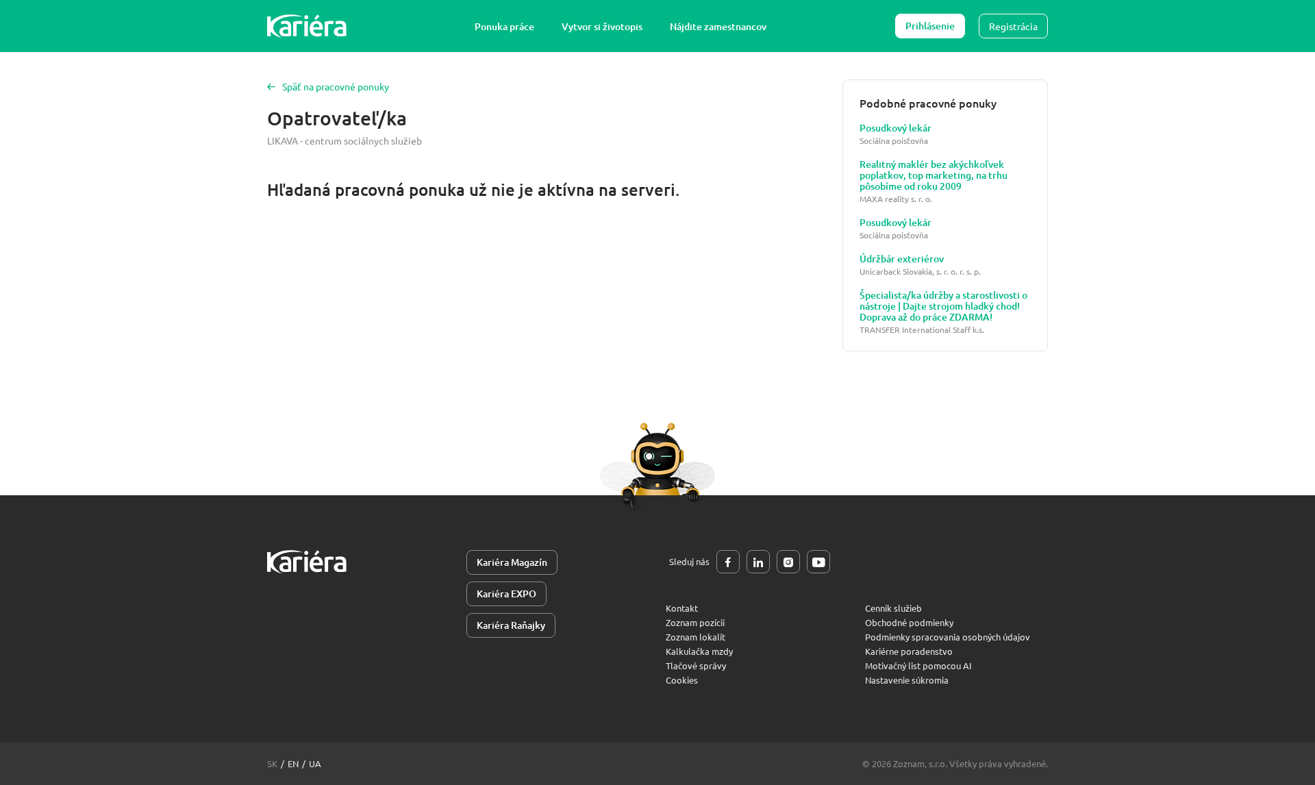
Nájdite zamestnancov (718, 26)
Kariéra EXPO (506, 593)
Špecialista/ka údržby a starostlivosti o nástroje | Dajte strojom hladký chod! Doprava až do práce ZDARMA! (943, 306)
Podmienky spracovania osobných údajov (947, 637)
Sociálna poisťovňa (894, 140)
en (293, 763)
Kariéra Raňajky (511, 625)
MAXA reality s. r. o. (896, 199)
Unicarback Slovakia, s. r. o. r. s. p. (920, 271)
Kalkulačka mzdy (699, 651)
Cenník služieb (893, 608)
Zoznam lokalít (695, 637)
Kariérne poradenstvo (909, 651)
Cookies (682, 680)
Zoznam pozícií (695, 622)
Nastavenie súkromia (907, 680)
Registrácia (1013, 26)
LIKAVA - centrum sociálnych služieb (344, 140)
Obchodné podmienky (909, 622)
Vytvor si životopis (602, 26)
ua (315, 763)
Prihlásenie (930, 25)
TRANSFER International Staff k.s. (922, 329)
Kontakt (682, 608)
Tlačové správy (696, 665)
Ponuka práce (504, 26)
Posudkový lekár (895, 128)
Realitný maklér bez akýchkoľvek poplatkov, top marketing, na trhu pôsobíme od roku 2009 (933, 175)
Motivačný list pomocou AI (918, 665)
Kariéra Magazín (512, 562)
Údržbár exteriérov (902, 258)
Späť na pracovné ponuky (335, 86)
